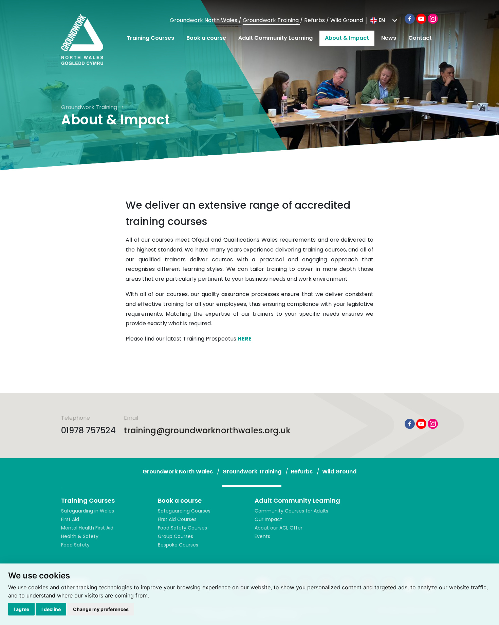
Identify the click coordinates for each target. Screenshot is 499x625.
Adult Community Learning (275, 38)
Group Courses (175, 536)
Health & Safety (79, 536)
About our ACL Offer (278, 527)
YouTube (421, 19)
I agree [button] (21, 609)
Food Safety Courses (182, 527)
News (388, 38)
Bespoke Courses (178, 544)
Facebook (410, 19)
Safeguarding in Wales (87, 510)
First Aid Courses (177, 519)
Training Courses (150, 38)
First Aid (70, 519)
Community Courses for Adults (291, 510)
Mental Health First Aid (87, 527)
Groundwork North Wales (204, 20)
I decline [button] (51, 609)
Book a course (206, 38)
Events (262, 536)
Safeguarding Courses (184, 510)
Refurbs (315, 20)
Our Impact (268, 519)
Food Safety (75, 544)
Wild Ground (346, 20)
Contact (420, 38)
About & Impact (347, 38)
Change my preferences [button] (101, 609)
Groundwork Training (271, 20)
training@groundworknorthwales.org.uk (207, 430)
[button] (383, 20)
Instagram (433, 19)
